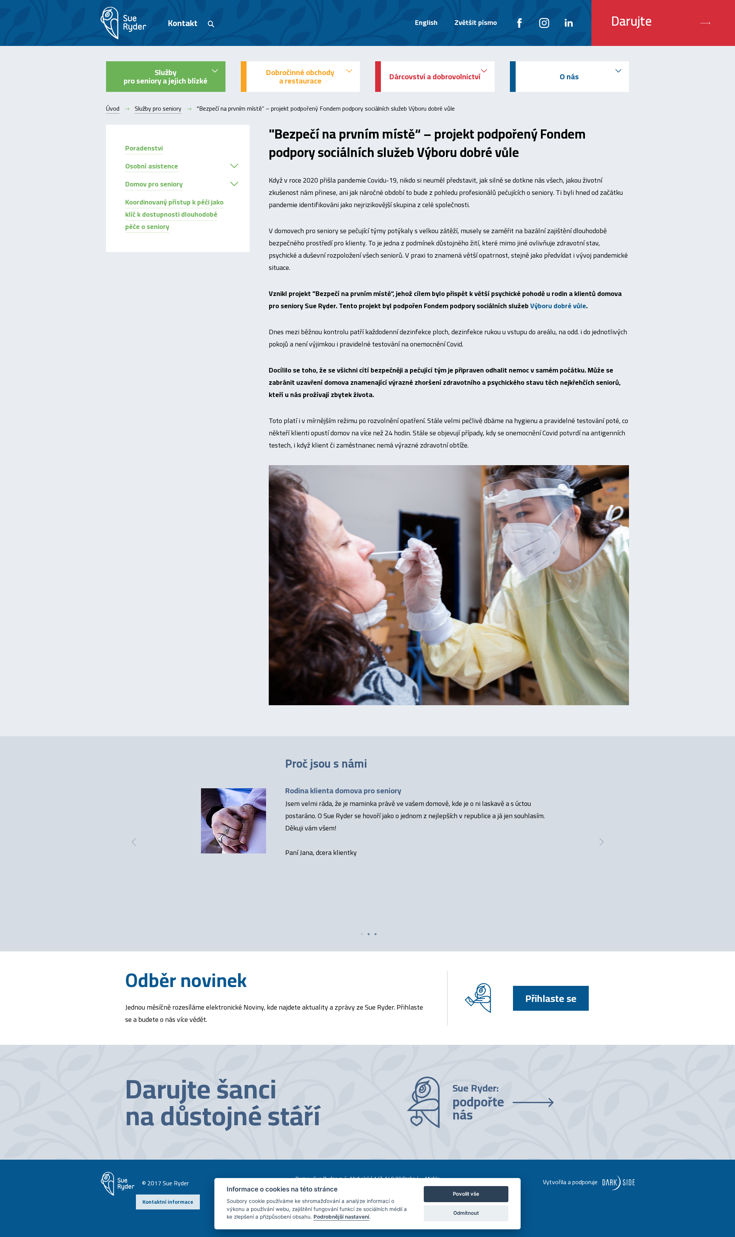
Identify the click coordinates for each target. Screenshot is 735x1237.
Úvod (112, 108)
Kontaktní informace (167, 1202)
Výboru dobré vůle (558, 305)
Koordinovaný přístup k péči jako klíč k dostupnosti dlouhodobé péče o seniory (174, 214)
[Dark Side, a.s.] (617, 1182)
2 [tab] (368, 934)
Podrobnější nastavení (341, 1217)
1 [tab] (362, 934)
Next (601, 841)
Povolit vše (466, 1194)
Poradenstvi (144, 148)
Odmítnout (466, 1213)
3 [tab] (375, 934)
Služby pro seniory (158, 108)
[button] (234, 166)
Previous (133, 841)
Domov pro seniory (154, 184)
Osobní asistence (151, 166)
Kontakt (183, 23)
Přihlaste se (551, 998)
